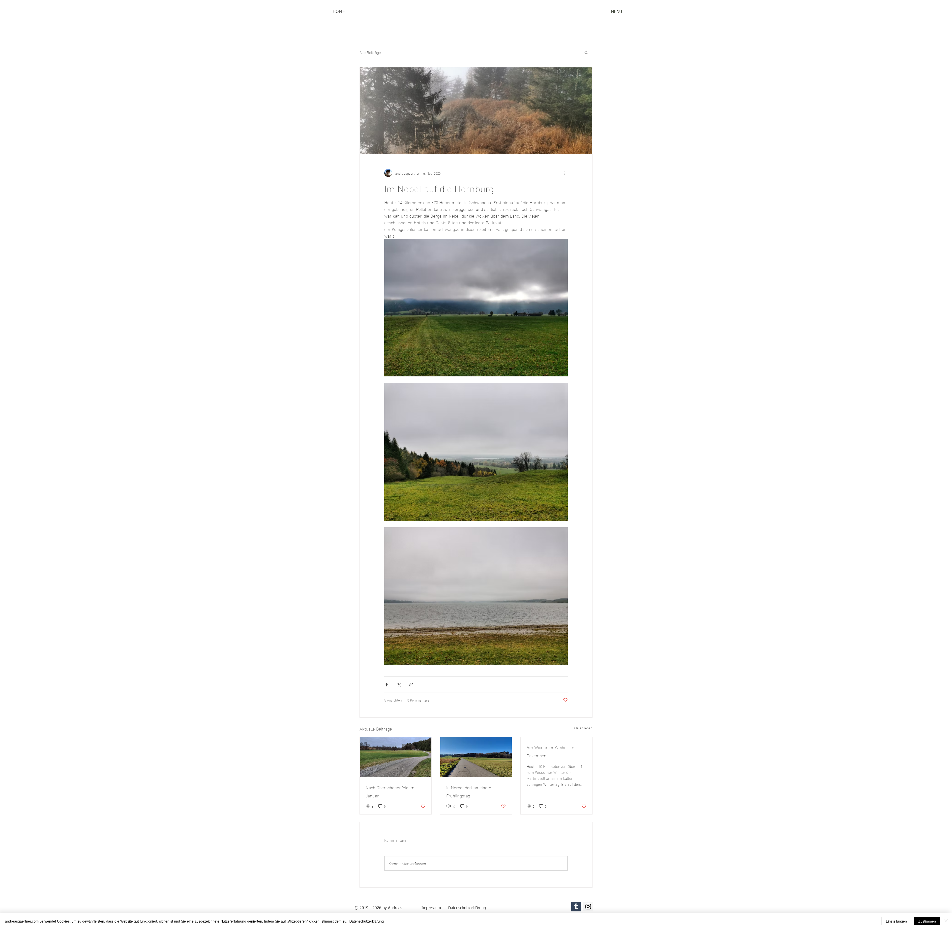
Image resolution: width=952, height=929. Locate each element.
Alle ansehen (583, 728)
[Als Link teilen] (411, 684)
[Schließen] (946, 921)
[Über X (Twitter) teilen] (398, 684)
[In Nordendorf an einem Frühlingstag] (476, 757)
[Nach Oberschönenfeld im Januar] (395, 757)
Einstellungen (896, 921)
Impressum (431, 908)
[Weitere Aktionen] (565, 173)
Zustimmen (927, 921)
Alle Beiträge (370, 52)
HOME (339, 12)
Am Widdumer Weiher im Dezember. (550, 751)
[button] (616, 12)
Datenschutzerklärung (366, 921)
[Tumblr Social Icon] (576, 906)
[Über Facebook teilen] (386, 684)
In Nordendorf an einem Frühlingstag (468, 791)
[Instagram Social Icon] (588, 906)
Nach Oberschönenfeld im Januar (390, 791)
